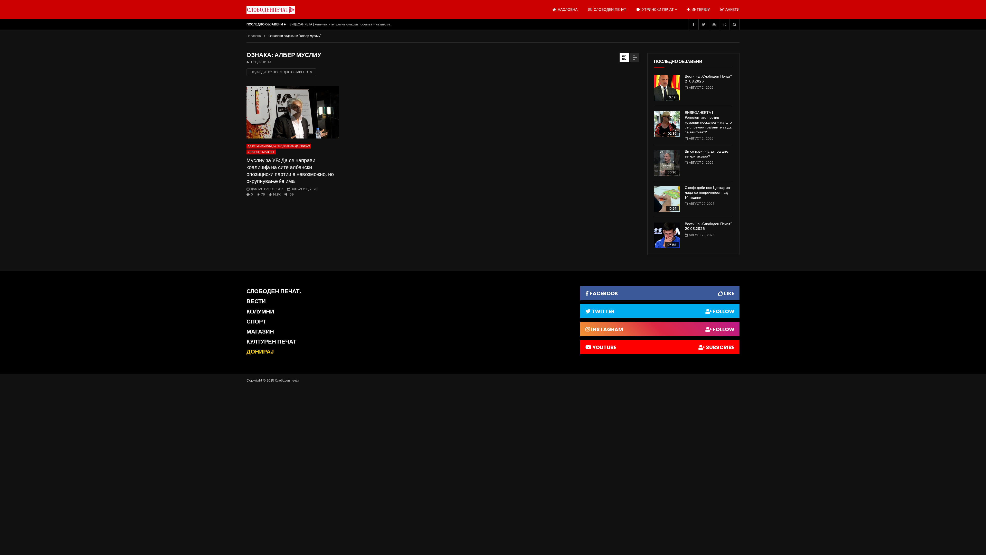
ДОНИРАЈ (260, 352)
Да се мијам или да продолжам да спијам (279, 146)
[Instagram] (724, 24)
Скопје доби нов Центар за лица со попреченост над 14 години (707, 192)
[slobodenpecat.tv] (270, 10)
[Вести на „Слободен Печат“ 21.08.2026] (667, 88)
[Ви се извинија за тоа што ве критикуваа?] (667, 163)
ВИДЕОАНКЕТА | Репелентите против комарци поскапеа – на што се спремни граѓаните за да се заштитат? (340, 24)
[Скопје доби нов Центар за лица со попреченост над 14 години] (667, 199)
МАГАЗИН (260, 332)
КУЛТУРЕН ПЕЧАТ (271, 342)
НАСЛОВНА (567, 9)
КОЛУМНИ (260, 312)
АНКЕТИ (732, 9)
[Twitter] (703, 24)
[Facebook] (693, 24)
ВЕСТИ (256, 301)
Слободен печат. (273, 291)
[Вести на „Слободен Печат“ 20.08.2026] (667, 235)
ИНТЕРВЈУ (700, 9)
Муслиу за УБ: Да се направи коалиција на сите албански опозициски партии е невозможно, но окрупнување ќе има (290, 171)
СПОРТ (256, 322)
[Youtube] (714, 24)
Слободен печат (609, 9)
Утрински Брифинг (261, 152)
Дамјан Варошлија (267, 189)
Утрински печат (657, 9)
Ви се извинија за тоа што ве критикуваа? (706, 154)
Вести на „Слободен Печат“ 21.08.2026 (708, 79)
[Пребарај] (734, 24)
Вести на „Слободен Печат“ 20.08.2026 (708, 226)
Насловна (253, 36)
